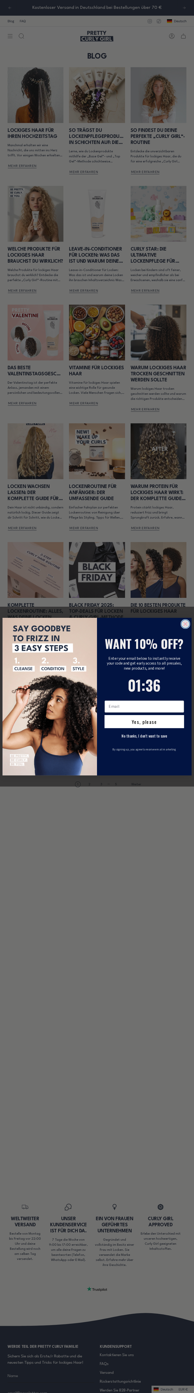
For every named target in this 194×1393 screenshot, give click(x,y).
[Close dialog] (185, 624)
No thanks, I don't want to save (144, 736)
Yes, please (144, 721)
